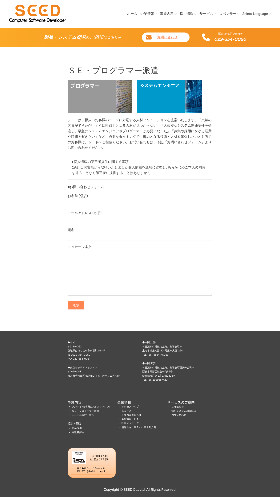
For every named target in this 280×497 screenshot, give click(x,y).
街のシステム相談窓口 (183, 410)
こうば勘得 (177, 406)
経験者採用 (78, 432)
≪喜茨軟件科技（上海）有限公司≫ (162, 346)
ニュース (126, 410)
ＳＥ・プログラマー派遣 (85, 410)
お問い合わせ (167, 37)
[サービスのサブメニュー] (215, 14)
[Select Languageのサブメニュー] (270, 14)
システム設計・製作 (83, 414)
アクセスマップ (130, 406)
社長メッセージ (130, 423)
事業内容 (167, 14)
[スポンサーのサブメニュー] (238, 14)
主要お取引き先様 (131, 414)
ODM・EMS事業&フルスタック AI (91, 406)
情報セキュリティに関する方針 (139, 427)
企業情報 (147, 14)
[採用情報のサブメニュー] (195, 14)
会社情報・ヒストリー (134, 418)
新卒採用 (77, 427)
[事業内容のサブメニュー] (176, 14)
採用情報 (187, 14)
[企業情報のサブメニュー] (156, 14)
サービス (206, 14)
